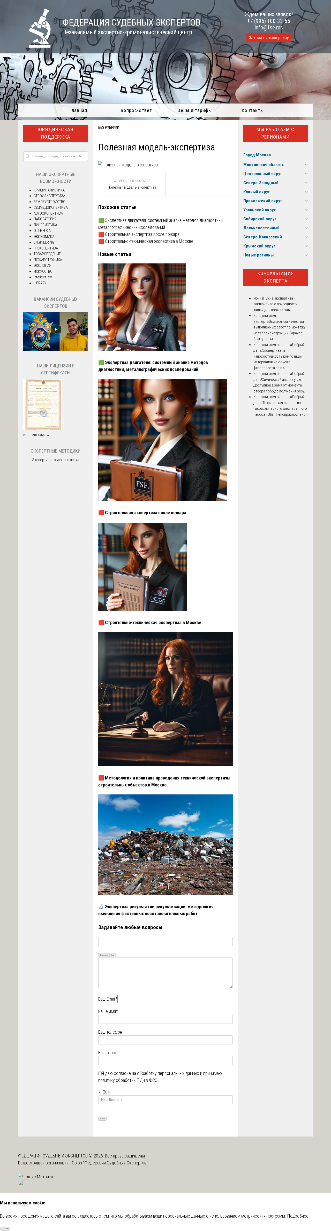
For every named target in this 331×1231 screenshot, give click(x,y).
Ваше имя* (108, 1011)
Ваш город (107, 1052)
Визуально (104, 955)
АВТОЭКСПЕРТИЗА (48, 213)
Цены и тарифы (194, 110)
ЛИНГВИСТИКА (45, 225)
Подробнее (298, 1216)
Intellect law (43, 277)
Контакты (253, 110)
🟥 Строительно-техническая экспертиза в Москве (145, 241)
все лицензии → (36, 434)
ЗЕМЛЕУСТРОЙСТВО (49, 201)
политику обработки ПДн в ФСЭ (127, 1080)
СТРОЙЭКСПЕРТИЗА (49, 196)
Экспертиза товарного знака (55, 459)
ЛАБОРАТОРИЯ (45, 219)
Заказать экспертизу (269, 37)
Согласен (5, 1229)
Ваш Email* (107, 999)
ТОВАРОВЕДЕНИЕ (47, 254)
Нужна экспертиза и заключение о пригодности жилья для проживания (275, 304)
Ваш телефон (110, 1032)
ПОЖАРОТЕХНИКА (48, 260)
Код (112, 955)
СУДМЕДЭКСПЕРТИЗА (51, 207)
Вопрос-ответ (136, 110)
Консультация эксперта (275, 277)
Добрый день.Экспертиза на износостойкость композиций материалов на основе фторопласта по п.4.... (279, 356)
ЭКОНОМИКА (44, 236)
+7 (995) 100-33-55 (268, 21)
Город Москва (257, 154)
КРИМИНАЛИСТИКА (49, 190)
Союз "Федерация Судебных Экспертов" (110, 1162)
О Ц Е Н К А (42, 230)
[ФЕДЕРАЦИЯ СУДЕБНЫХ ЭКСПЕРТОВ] (34, 46)
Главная (78, 110)
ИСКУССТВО (43, 271)
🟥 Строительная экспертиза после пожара (138, 234)
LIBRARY (40, 283)
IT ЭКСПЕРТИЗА (46, 248)
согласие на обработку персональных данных (156, 1073)
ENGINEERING (44, 242)
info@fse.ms (269, 27)
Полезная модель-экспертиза (132, 187)
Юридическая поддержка (55, 133)
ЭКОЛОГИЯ (42, 265)
